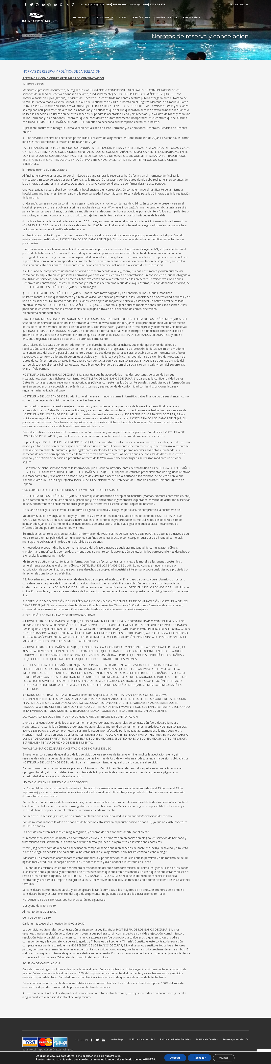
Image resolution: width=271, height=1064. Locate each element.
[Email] (55, 5)
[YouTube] (43, 5)
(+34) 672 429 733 (153, 4)
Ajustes (224, 1058)
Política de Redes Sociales (175, 1039)
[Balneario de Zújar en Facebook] (91, 1040)
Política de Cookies (207, 1039)
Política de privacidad (142, 1039)
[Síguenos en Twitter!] (97, 1040)
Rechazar (200, 1058)
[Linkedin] (67, 5)
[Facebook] (25, 5)
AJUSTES (149, 1059)
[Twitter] (31, 5)
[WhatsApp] (61, 5)
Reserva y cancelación (236, 1039)
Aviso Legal (117, 1039)
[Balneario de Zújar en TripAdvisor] (49, 5)
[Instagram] (37, 5)
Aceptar (175, 1058)
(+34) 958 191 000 (117, 4)
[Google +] (73, 5)
